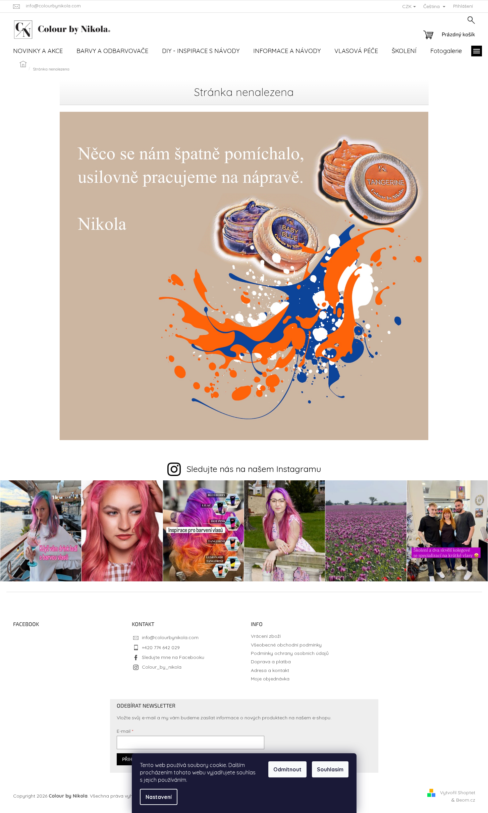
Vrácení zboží (266, 636)
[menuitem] (37, 51)
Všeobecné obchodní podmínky (286, 645)
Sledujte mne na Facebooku (173, 657)
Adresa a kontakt (270, 670)
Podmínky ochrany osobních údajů (290, 653)
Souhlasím (330, 769)
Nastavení (159, 797)
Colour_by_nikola (161, 667)
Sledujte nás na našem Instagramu (253, 469)
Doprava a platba (271, 662)
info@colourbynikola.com (170, 637)
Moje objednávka (270, 679)
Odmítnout (287, 769)
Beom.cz (465, 800)
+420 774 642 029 (161, 647)
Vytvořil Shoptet (457, 793)
